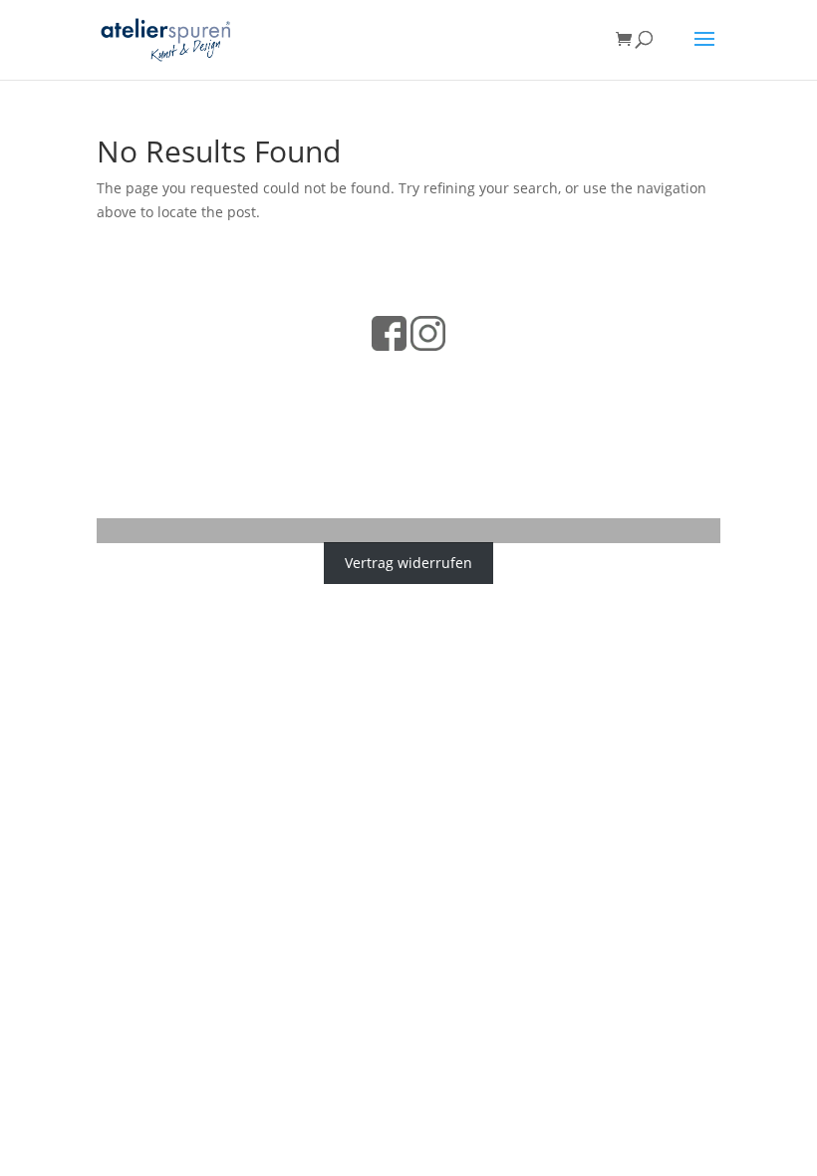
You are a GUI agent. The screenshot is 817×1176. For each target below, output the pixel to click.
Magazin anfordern (315, 405)
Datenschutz (286, 373)
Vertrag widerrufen (408, 562)
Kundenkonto (521, 405)
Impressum (418, 373)
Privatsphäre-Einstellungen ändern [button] (409, 456)
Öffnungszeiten (521, 373)
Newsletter (428, 405)
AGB (355, 373)
